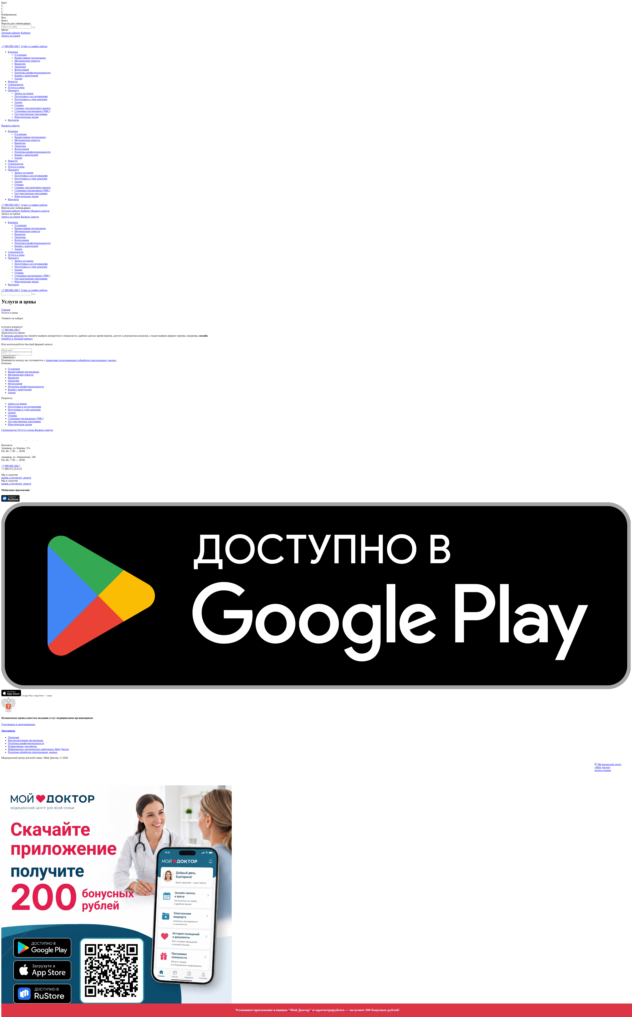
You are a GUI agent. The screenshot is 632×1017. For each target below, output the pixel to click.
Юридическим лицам (26, 117)
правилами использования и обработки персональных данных (81, 360)
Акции (18, 78)
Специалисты (15, 84)
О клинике (20, 54)
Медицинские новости (27, 60)
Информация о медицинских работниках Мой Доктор (38, 749)
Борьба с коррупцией (26, 75)
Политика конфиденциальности (32, 72)
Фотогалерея (21, 69)
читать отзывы (602, 770)
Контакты (13, 120)
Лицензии (20, 66)
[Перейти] (174, 966)
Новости (13, 81)
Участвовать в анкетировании (18, 724)
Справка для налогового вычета (32, 108)
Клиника (13, 52)
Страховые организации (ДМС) (32, 111)
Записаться (8, 357)
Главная (5, 309)
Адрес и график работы (34, 46)
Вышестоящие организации (30, 57)
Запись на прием (10, 35)
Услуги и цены (16, 87)
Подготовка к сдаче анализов (30, 99)
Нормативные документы (22, 746)
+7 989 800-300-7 (10, 46)
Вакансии (20, 63)
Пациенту (13, 90)
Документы (8, 730)
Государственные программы (30, 114)
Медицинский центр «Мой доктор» (607, 766)
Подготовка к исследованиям (31, 96)
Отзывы (19, 105)
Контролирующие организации (25, 740)
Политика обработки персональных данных (32, 752)
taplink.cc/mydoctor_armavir (16, 477)
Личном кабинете (14, 335)
